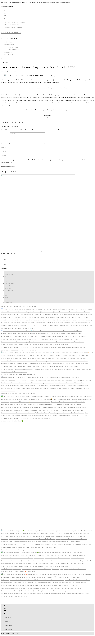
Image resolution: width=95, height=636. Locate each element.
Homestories (8, 278)
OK (12, 6)
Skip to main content (11, 25)
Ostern (6, 295)
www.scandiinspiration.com (50, 88)
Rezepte (6, 299)
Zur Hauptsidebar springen (13, 27)
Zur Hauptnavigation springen (14, 22)
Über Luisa (8, 617)
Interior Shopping (9, 283)
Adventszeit (7, 271)
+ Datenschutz (6, 6)
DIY (5, 276)
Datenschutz (8, 625)
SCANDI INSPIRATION (11, 33)
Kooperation (8, 288)
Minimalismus (8, 293)
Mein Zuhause (11, 72)
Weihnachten (8, 302)
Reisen (6, 297)
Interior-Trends (8, 285)
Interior (3, 72)
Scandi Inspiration (12, 633)
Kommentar (5, 144)
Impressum (8, 629)
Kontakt (7, 621)
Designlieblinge (8, 274)
